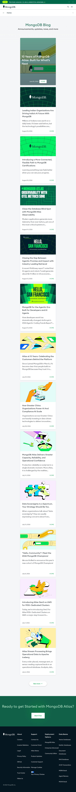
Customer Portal (36, 745)
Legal (19, 751)
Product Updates (36, 756)
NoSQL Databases (65, 745)
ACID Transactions (65, 765)
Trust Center (21, 773)
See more (36, 684)
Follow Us (20, 778)
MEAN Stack (63, 782)
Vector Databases (65, 739)
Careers (19, 739)
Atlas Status (35, 751)
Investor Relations (23, 745)
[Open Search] (68, 6)
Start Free (38, 716)
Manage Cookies (36, 767)
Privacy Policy (21, 756)
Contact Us (34, 739)
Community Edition (51, 753)
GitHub (19, 762)
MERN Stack (63, 770)
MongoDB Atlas (50, 742)
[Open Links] (72, 7)
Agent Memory (63, 776)
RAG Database (64, 759)
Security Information (23, 767)
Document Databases (62, 752)
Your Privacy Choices (38, 774)
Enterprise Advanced (52, 748)
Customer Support (37, 762)
